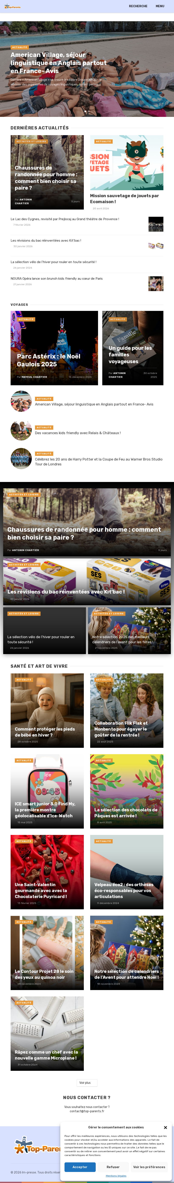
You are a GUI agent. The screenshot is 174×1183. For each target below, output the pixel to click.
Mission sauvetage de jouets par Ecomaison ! (124, 198)
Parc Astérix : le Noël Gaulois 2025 (48, 360)
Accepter (80, 1167)
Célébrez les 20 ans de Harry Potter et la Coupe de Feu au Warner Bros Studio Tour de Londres (99, 461)
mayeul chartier (34, 376)
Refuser (113, 1167)
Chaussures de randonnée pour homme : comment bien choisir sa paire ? (46, 178)
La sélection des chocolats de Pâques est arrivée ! (125, 812)
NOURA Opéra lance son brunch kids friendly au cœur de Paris (57, 279)
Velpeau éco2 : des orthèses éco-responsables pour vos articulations (123, 890)
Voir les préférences (149, 1167)
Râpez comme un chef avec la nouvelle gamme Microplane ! (46, 1055)
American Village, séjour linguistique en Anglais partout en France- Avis (59, 62)
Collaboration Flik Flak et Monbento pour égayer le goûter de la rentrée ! (121, 729)
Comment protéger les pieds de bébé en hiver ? (45, 732)
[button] (165, 1127)
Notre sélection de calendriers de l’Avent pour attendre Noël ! (126, 974)
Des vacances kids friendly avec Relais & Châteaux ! (78, 433)
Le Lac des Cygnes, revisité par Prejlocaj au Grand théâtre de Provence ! (65, 219)
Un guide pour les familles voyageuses (130, 354)
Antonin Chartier (25, 550)
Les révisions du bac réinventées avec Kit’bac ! (46, 240)
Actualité (19, 47)
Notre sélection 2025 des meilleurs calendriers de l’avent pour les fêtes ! (122, 639)
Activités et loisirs (31, 141)
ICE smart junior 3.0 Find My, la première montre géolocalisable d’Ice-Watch (45, 809)
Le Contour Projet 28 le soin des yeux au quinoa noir (44, 974)
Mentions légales (116, 1175)
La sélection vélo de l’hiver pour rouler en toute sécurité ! (53, 262)
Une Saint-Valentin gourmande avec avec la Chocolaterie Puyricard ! (41, 890)
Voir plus (85, 1083)
